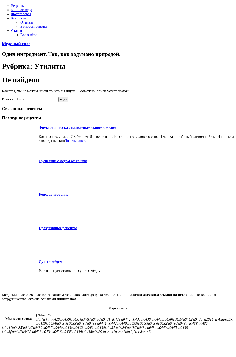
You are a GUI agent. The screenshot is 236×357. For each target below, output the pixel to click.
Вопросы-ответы (33, 26)
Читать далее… (77, 141)
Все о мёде (28, 35)
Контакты (19, 18)
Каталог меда (21, 10)
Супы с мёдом (50, 262)
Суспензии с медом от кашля (63, 161)
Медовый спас (16, 43)
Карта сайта (118, 308)
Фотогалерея (21, 14)
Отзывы (26, 22)
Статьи (16, 31)
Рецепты (18, 6)
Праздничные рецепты (58, 228)
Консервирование (53, 194)
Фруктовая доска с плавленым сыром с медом (77, 127)
